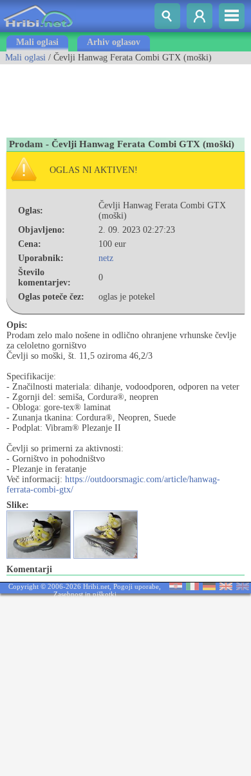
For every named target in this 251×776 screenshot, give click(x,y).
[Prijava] (199, 16)
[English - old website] (242, 587)
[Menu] (232, 16)
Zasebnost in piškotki (84, 594)
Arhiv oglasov (113, 42)
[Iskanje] (167, 16)
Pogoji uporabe (136, 586)
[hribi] (38, 29)
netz (105, 258)
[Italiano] (192, 587)
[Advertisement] (103, 96)
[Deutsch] (209, 587)
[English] (225, 587)
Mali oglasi (37, 42)
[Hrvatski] (175, 587)
